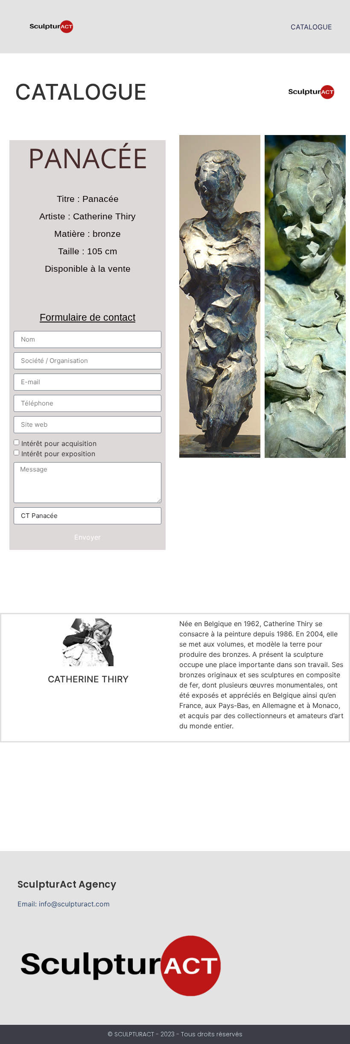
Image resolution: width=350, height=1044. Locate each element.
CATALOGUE (311, 27)
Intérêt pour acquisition (58, 443)
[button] (188, 296)
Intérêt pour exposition (58, 453)
